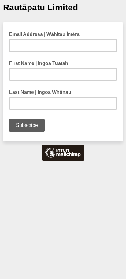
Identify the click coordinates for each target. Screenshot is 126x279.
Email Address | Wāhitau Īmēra (46, 33)
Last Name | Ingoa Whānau (40, 92)
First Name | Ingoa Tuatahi (39, 63)
